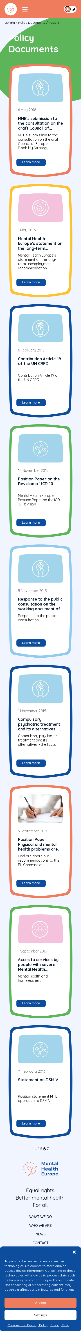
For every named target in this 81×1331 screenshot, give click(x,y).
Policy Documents (31, 23)
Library (9, 23)
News (40, 1234)
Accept (40, 1303)
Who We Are (40, 1225)
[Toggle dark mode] (70, 9)
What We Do (40, 1216)
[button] (74, 1252)
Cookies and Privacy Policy (28, 1325)
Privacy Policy (60, 1325)
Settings (40, 1315)
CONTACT (40, 1243)
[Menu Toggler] (25, 9)
